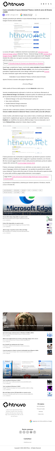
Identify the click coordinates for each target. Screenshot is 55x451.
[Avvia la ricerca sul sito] (51, 4)
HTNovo (28, 448)
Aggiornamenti (8, 190)
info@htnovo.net (27, 442)
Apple (5, 323)
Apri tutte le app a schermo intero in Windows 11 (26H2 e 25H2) (18, 332)
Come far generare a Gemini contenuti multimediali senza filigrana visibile (20, 350)
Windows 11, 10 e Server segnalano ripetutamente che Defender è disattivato (27, 375)
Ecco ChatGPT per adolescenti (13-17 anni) (13, 344)
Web (23, 192)
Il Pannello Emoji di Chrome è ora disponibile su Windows (25, 63)
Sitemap (41, 411)
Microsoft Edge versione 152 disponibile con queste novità (21, 211)
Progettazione (8, 192)
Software (16, 192)
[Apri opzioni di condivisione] (36, 14)
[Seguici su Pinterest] (34, 432)
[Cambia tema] (44, 4)
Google (35, 190)
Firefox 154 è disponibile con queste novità (13, 223)
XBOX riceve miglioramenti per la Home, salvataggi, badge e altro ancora (20, 338)
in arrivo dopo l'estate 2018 (26, 163)
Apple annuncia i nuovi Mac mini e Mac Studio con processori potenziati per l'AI (27, 326)
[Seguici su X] (48, 4)
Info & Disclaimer (41, 406)
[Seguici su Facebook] (46, 4)
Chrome (23, 190)
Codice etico (41, 414)
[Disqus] (27, 255)
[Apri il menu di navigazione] (41, 4)
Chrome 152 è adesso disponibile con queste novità (15, 217)
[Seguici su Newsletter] (27, 432)
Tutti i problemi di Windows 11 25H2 (11, 380)
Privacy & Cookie (41, 409)
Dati (29, 190)
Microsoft (6, 372)
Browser (16, 190)
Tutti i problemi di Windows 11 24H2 (11, 386)
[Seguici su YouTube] (31, 432)
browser (46, 71)
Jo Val (7, 15)
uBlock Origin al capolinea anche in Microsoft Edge (15, 229)
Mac (40, 190)
